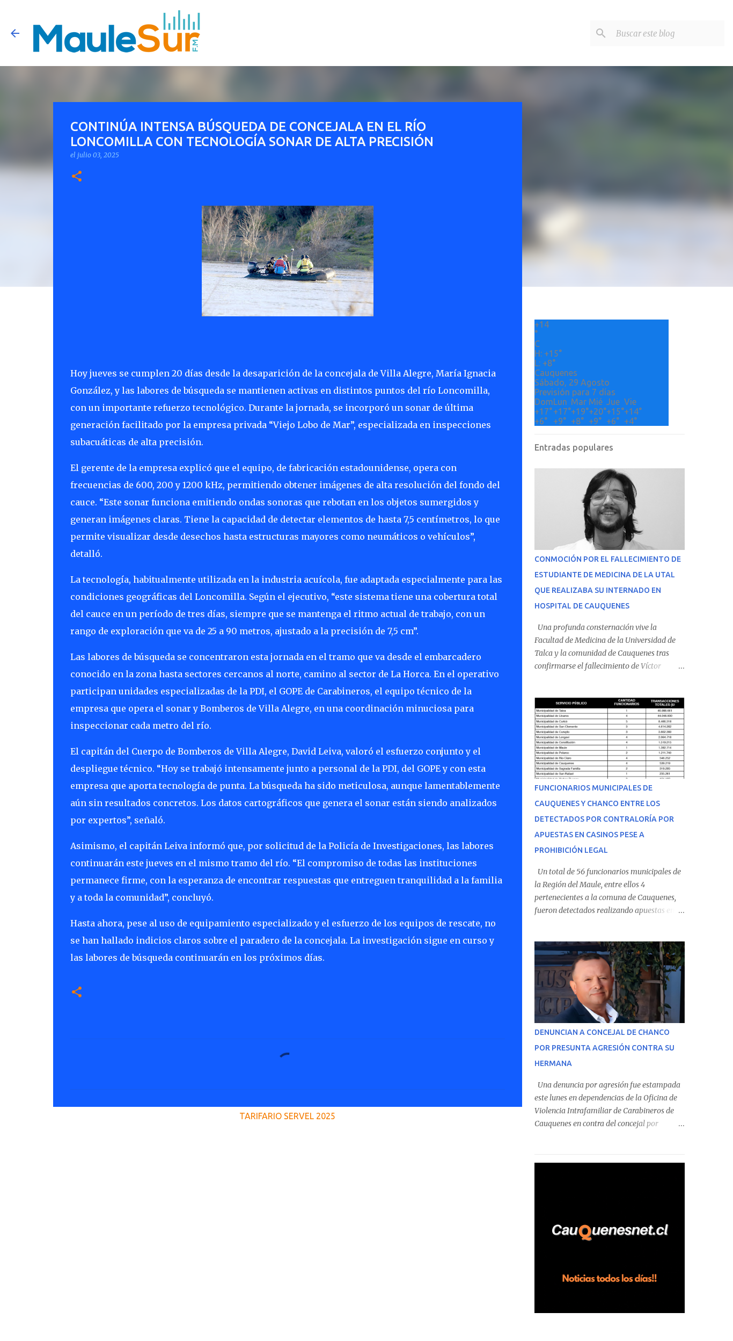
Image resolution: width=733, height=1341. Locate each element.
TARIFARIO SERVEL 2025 (287, 1116)
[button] (76, 177)
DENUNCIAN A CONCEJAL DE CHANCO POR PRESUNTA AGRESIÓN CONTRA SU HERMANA (604, 1048)
